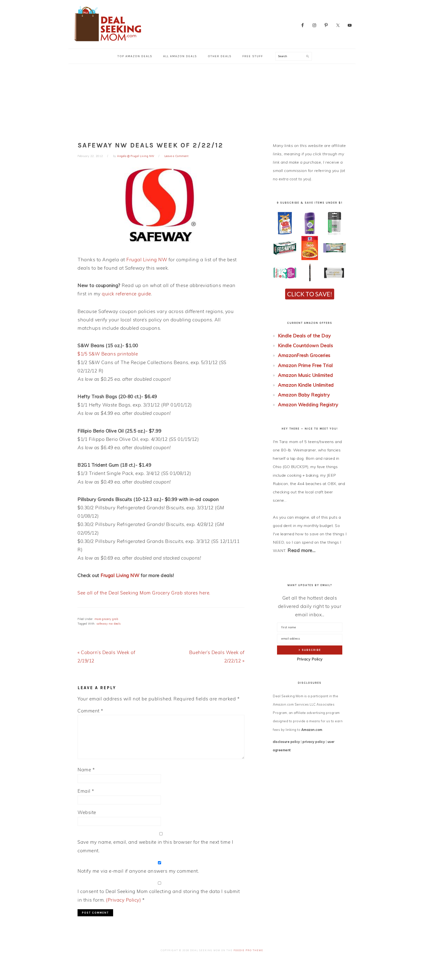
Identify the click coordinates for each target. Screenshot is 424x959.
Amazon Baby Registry (304, 395)
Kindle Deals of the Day (304, 336)
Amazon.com (311, 730)
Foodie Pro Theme (248, 950)
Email (86, 791)
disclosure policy (286, 742)
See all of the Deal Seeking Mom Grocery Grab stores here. (144, 593)
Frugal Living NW (146, 260)
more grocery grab (106, 619)
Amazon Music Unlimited (305, 375)
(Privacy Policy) (123, 900)
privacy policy (314, 742)
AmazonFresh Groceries (304, 355)
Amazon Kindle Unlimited (306, 385)
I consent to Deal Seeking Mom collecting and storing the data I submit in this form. (159, 895)
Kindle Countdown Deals (305, 345)
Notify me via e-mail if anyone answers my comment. (138, 871)
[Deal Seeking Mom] (107, 43)
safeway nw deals (108, 623)
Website (87, 812)
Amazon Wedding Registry (308, 404)
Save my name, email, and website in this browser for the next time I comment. (155, 846)
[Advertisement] (212, 100)
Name (86, 770)
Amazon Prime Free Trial (305, 365)
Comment (90, 711)
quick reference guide (126, 294)
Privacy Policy (310, 659)
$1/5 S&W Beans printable (108, 354)
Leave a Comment (176, 156)
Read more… (302, 550)
